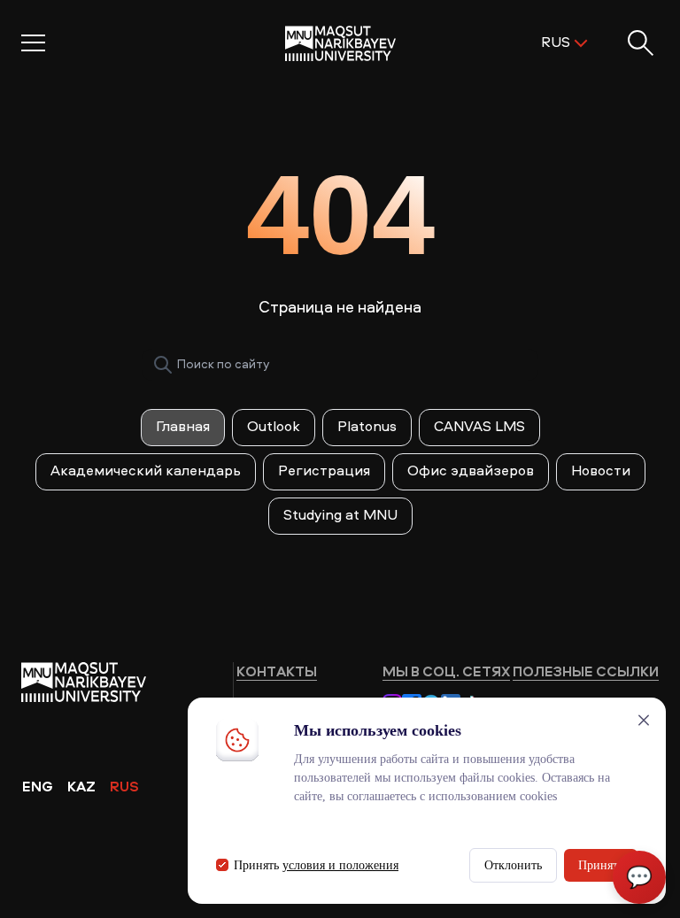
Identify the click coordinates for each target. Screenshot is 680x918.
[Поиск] (163, 365)
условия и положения (340, 865)
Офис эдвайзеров (470, 472)
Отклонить (513, 865)
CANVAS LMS (479, 427)
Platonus (367, 427)
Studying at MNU (340, 516)
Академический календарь (145, 472)
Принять (600, 865)
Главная (183, 427)
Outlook (273, 427)
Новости (600, 472)
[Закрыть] (644, 720)
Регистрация (324, 472)
